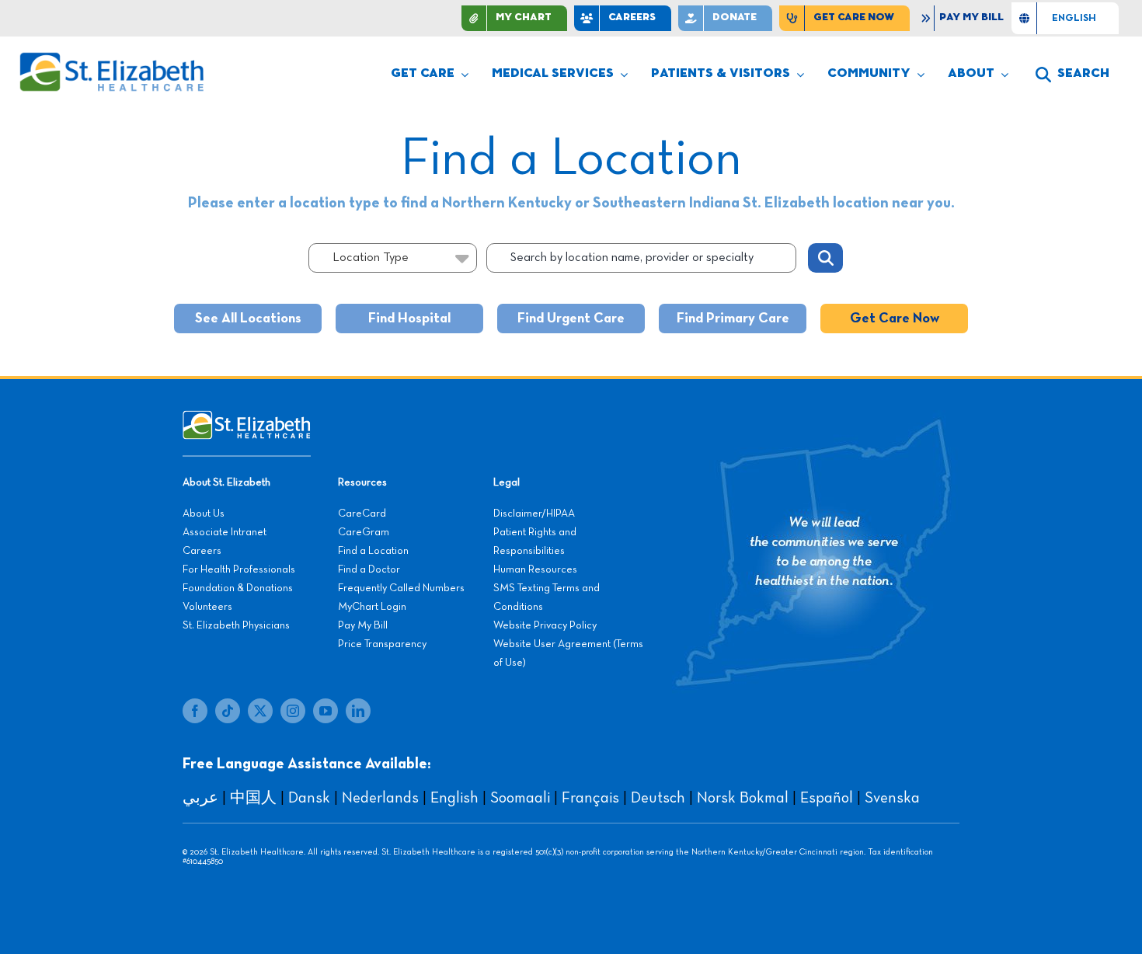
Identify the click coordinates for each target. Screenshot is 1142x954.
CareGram (363, 532)
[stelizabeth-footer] (247, 418)
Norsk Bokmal (743, 798)
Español (826, 798)
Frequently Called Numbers (401, 588)
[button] (1072, 74)
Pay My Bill (363, 625)
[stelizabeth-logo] (111, 59)
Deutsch (658, 798)
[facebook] (195, 710)
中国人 (253, 798)
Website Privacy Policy (545, 625)
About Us (204, 513)
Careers (202, 550)
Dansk (309, 798)
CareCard (362, 513)
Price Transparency (382, 644)
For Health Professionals (239, 569)
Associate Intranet (224, 532)
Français (590, 798)
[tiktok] (227, 710)
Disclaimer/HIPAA (534, 513)
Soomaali (520, 798)
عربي (200, 798)
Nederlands (380, 798)
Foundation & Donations (238, 588)
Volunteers (207, 606)
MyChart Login (372, 606)
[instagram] (292, 710)
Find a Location (373, 550)
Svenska (892, 798)
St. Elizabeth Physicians (236, 625)
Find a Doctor (369, 569)
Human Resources (535, 569)
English (454, 798)
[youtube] (325, 710)
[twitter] (260, 710)
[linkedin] (358, 710)
